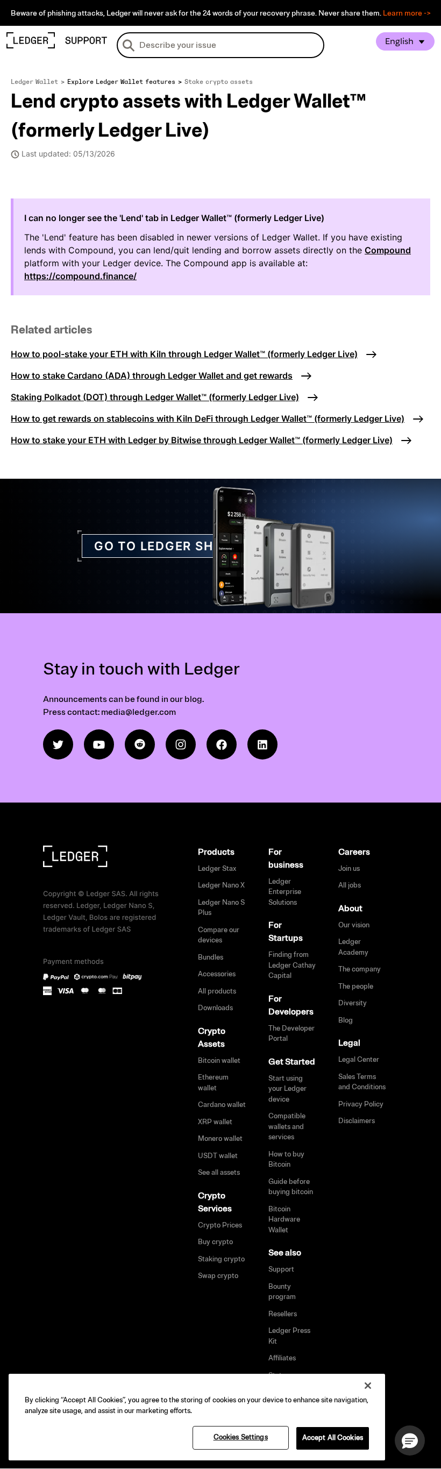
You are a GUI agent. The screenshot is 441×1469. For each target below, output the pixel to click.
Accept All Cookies (332, 1437)
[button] (410, 1440)
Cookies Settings (241, 1437)
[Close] (368, 1385)
